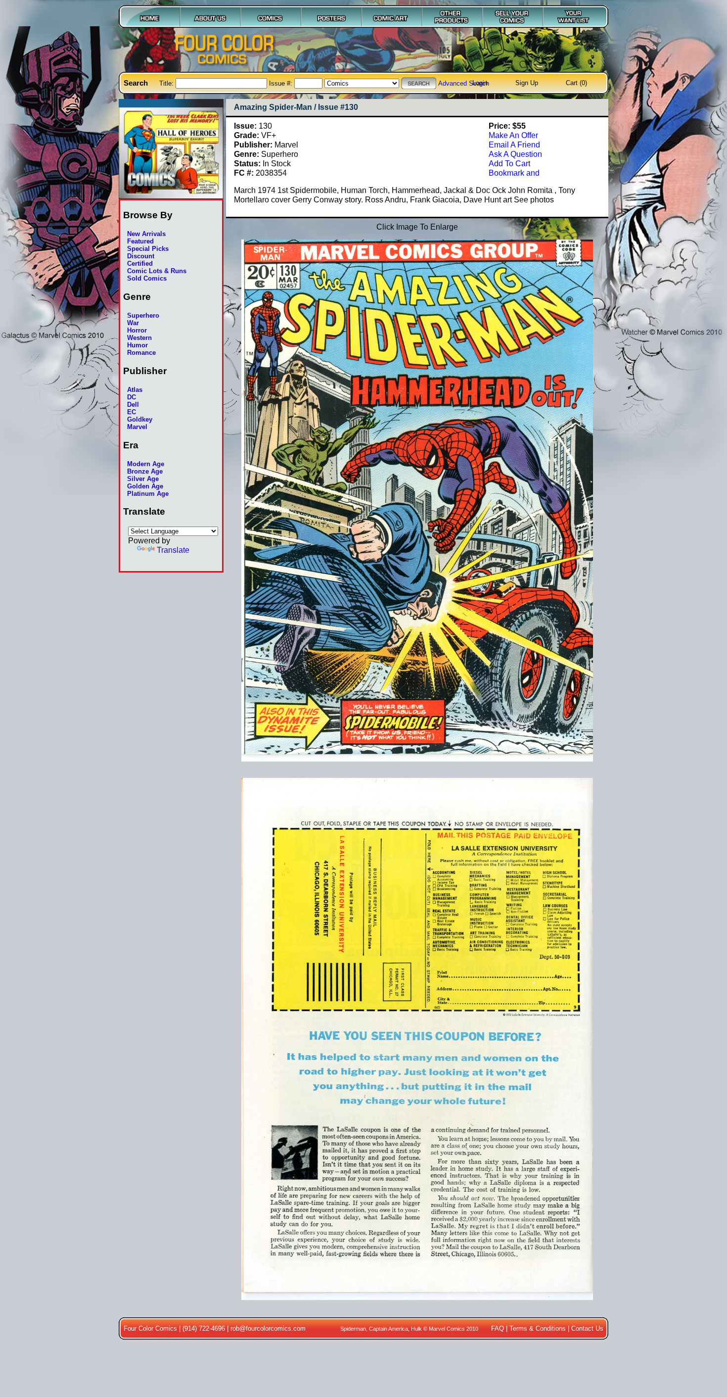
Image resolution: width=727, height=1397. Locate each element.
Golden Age (145, 486)
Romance (141, 352)
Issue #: (281, 83)
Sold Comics (147, 278)
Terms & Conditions (537, 1328)
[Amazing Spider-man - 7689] (417, 1305)
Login (480, 83)
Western (139, 337)
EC (131, 412)
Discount (140, 256)
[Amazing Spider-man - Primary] (417, 767)
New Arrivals (146, 234)
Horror (137, 330)
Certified (140, 263)
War (133, 323)
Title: (167, 83)
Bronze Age (145, 471)
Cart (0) (576, 83)
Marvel (137, 427)
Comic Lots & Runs (156, 271)
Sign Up (526, 83)
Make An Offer (513, 135)
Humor (137, 345)
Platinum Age (148, 493)
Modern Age (145, 464)
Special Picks (148, 248)
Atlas (134, 389)
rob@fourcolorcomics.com (268, 1328)
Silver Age (143, 478)
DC (131, 397)
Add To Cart (509, 163)
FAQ (497, 1328)
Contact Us (587, 1328)
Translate (173, 549)
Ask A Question (515, 153)
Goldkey (139, 419)
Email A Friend (514, 144)
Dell (133, 404)
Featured (140, 241)
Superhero (143, 315)
